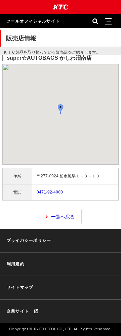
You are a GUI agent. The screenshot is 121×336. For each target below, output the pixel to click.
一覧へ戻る (63, 216)
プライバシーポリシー (29, 240)
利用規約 (16, 264)
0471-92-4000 (50, 192)
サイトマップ (20, 287)
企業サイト (18, 311)
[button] (108, 21)
